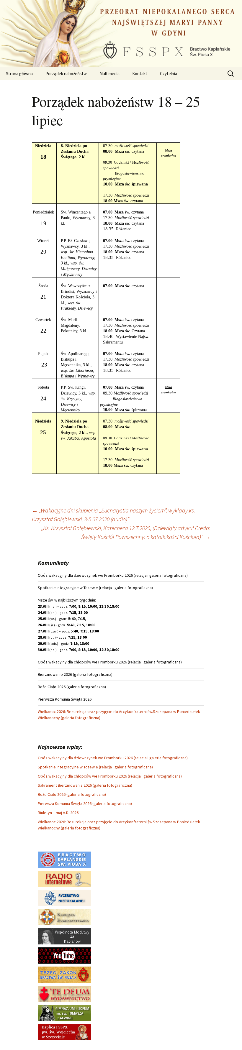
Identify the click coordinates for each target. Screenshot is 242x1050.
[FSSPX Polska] (64, 955)
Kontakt (139, 73)
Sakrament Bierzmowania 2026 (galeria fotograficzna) (85, 785)
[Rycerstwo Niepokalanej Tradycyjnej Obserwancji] (64, 897)
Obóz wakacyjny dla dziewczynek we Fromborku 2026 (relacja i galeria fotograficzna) (113, 757)
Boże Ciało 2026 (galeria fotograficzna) (72, 794)
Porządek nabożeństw (66, 73)
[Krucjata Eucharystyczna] (64, 916)
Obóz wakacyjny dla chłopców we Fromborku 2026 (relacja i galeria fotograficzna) (110, 776)
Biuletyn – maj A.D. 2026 (58, 812)
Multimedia (109, 73)
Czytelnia (168, 73)
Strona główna (19, 73)
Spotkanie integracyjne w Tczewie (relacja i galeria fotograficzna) (95, 767)
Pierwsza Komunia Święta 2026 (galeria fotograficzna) (85, 803)
